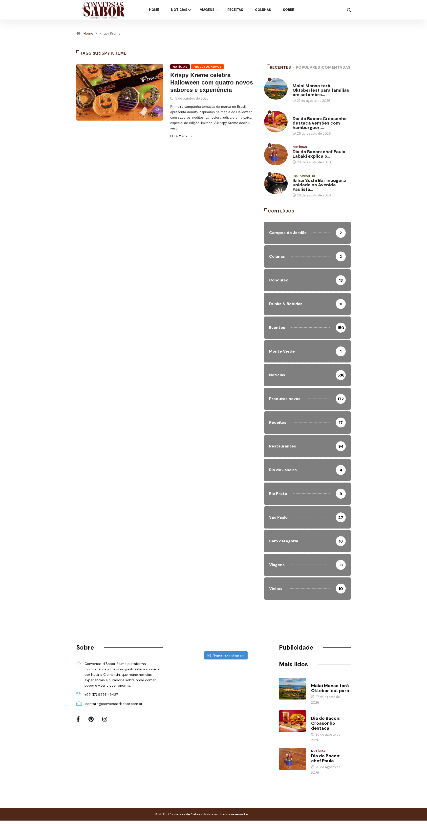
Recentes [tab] (280, 67)
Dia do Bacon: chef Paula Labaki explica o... (319, 154)
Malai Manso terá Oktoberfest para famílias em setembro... (321, 90)
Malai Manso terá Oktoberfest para (330, 688)
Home (154, 10)
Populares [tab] (308, 67)
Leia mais (178, 136)
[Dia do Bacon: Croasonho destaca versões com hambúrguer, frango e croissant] (292, 721)
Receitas (235, 10)
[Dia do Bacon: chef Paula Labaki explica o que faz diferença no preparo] (292, 759)
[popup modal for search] (349, 9)
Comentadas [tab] (336, 67)
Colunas (263, 10)
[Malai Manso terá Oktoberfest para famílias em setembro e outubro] (292, 688)
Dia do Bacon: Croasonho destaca (325, 723)
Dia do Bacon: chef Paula (325, 758)
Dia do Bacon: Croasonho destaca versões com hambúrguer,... (320, 123)
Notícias (179, 10)
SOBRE (288, 10)
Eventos (300, 81)
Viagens (207, 10)
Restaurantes (304, 175)
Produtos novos (207, 66)
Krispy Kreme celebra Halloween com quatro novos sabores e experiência (211, 82)
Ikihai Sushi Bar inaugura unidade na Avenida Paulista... (319, 184)
